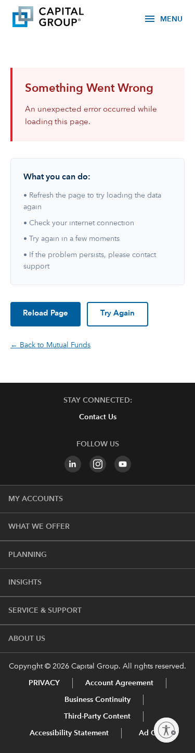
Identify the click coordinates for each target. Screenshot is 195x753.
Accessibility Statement (69, 733)
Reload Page (45, 314)
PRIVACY (44, 683)
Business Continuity (97, 699)
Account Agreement (119, 683)
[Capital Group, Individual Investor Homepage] (63, 18)
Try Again (117, 314)
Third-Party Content (97, 716)
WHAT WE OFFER (39, 526)
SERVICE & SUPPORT (45, 610)
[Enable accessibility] (166, 730)
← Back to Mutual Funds (50, 345)
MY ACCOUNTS (35, 499)
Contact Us (97, 417)
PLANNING (27, 554)
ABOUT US (26, 638)
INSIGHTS (25, 582)
